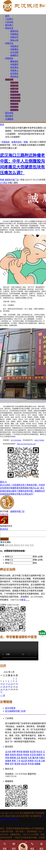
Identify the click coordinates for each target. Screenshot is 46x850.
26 (6, 689)
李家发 (26, 755)
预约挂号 (9, 116)
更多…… (25, 600)
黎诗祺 (17, 764)
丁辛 (18, 761)
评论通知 (7, 542)
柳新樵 (13, 758)
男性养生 (14, 77)
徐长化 (39, 752)
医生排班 (9, 113)
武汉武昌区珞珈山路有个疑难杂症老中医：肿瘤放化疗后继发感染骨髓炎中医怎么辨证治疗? (22, 491)
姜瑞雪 (26, 752)
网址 (7, 563)
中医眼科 (14, 107)
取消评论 (4, 529)
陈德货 (31, 761)
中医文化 (9, 43)
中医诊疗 (14, 37)
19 (6, 687)
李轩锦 (19, 752)
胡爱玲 (39, 755)
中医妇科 (14, 86)
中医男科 (14, 92)
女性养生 (14, 73)
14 (12, 684)
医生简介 (9, 25)
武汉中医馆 (10, 708)
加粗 (11, 545)
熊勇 (14, 761)
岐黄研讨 (14, 55)
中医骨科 (14, 104)
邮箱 (7, 560)
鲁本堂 (24, 758)
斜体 (27, 545)
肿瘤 (26, 142)
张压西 (33, 752)
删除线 (17, 545)
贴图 (7, 545)
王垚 (18, 758)
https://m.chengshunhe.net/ (26, 444)
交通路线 (9, 119)
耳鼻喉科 (14, 110)
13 (9, 684)
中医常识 (14, 46)
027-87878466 (16, 440)
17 (1, 687)
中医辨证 (14, 34)
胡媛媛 (37, 764)
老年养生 (14, 67)
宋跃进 (19, 755)
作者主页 (4, 514)
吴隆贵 (8, 761)
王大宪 (8, 752)
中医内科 (14, 83)
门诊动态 (9, 22)
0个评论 (3, 183)
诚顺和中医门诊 (12, 180)
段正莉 (24, 761)
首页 (7, 16)
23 (17, 687)
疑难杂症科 (15, 101)
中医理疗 (14, 64)
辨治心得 (14, 40)
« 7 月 (2, 695)
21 (12, 687)
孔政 (30, 758)
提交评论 (4, 539)
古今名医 (14, 52)
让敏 (43, 761)
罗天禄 (31, 764)
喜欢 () (3, 482)
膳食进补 (14, 61)
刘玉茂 (33, 755)
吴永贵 (24, 764)
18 (4, 687)
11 (4, 684)
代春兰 (42, 758)
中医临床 (5, 142)
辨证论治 (9, 28)
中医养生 (9, 58)
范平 (12, 764)
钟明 (14, 752)
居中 (22, 545)
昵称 (7, 557)
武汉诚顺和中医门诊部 (15, 711)
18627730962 (39, 440)
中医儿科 (14, 89)
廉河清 (35, 758)
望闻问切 (14, 31)
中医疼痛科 (15, 95)
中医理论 (14, 49)
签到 (32, 545)
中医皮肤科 (15, 98)
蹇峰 (7, 764)
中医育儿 (14, 70)
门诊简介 (9, 19)
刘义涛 (37, 761)
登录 (2, 124)
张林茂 (13, 755)
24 (1, 689)
